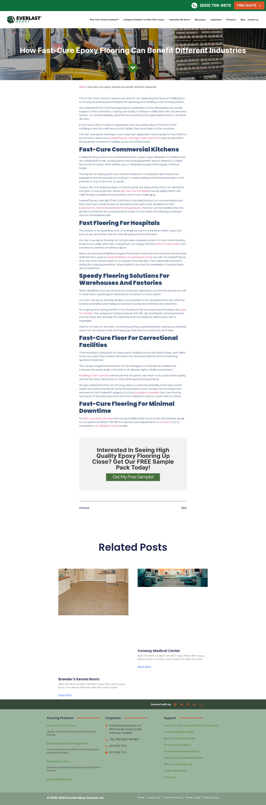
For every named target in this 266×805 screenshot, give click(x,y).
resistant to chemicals (94, 208)
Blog (243, 19)
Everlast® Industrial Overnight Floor (68, 743)
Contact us (253, 19)
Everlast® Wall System (60, 779)
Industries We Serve (179, 19)
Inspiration (216, 19)
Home (82, 86)
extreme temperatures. (127, 208)
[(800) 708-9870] (194, 5)
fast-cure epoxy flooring (98, 418)
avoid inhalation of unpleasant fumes (129, 257)
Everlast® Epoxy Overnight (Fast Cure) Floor (135, 138)
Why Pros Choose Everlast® (104, 19)
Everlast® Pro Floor (58, 761)
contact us (166, 422)
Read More (65, 695)
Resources (200, 19)
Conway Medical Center (159, 650)
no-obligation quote (107, 426)
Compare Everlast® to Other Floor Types (143, 19)
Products (231, 19)
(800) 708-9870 (215, 5)
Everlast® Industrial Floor (61, 725)
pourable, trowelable (147, 392)
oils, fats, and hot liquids (135, 191)
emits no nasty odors (167, 244)
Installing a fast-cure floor (94, 375)
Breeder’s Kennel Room (78, 679)
